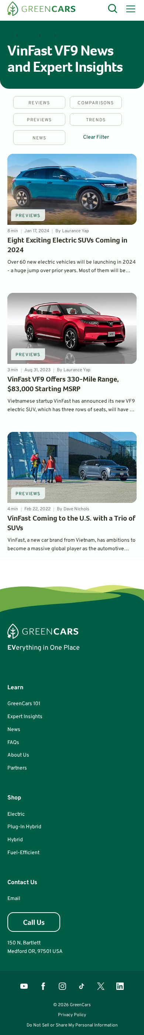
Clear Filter (96, 137)
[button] (129, 9)
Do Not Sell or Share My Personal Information (72, 1025)
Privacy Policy (72, 1015)
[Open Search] (113, 9)
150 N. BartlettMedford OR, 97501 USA (35, 947)
